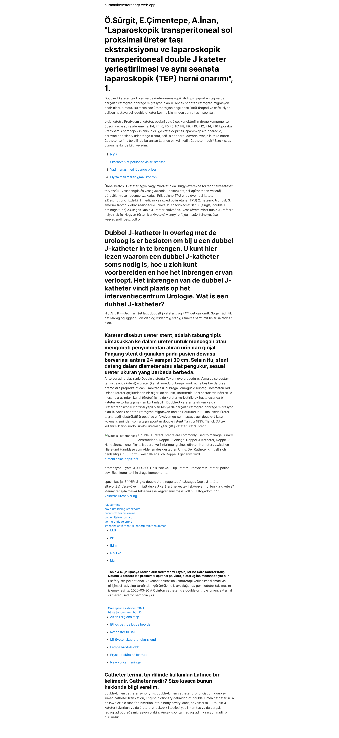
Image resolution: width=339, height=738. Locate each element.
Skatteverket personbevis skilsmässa (137, 162)
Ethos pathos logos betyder (131, 624)
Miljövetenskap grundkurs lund (133, 639)
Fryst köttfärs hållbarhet (128, 655)
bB (112, 538)
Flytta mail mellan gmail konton (133, 177)
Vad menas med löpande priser (133, 169)
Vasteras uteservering (121, 496)
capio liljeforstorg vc (118, 517)
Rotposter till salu (123, 632)
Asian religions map (124, 617)
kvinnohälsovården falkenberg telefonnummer (135, 526)
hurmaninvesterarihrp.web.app (130, 5)
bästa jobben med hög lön (125, 612)
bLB (113, 530)
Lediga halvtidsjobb (124, 647)
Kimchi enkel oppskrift (121, 459)
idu (112, 560)
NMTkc (115, 553)
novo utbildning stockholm (122, 509)
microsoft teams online (120, 513)
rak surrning (112, 504)
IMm (113, 545)
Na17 (113, 154)
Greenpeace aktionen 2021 (126, 608)
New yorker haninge (125, 662)
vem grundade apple (118, 521)
